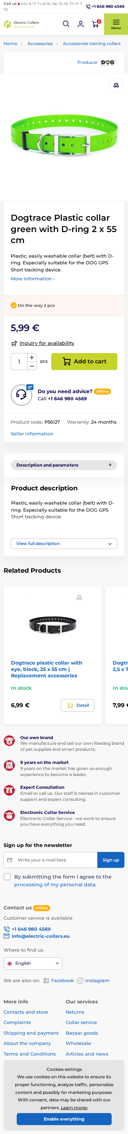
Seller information (32, 433)
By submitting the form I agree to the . (63, 881)
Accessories (40, 43)
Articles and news (87, 1054)
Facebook (62, 980)
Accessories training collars (92, 43)
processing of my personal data (54, 884)
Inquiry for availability (47, 343)
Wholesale (78, 1043)
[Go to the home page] (21, 24)
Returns (75, 1012)
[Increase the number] (32, 357)
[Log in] (81, 24)
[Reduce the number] (32, 366)
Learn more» (74, 1107)
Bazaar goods (82, 1033)
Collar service (81, 1022)
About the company (27, 1043)
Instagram (97, 980)
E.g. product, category (46, 54)
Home (10, 43)
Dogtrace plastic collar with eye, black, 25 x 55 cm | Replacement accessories (46, 669)
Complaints (17, 1022)
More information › (33, 278)
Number (19, 361)
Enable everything (64, 1119)
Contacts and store (26, 1012)
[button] (66, 24)
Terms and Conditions (30, 1054)
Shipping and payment (31, 1033)
